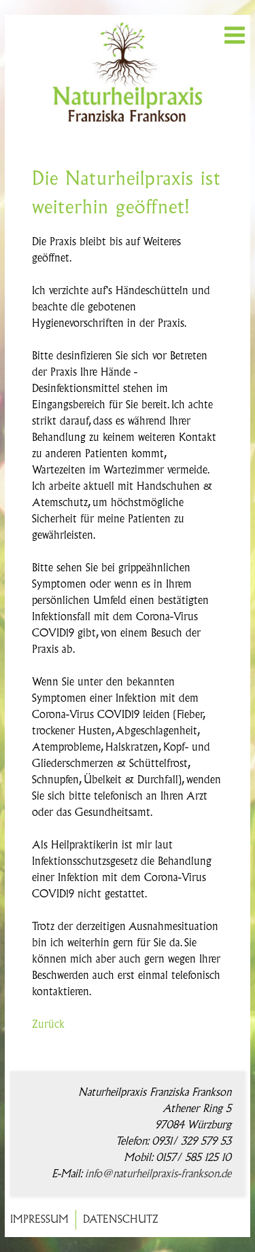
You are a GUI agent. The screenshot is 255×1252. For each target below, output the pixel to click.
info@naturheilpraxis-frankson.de (158, 1174)
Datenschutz (120, 1220)
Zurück (48, 1025)
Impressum (39, 1220)
